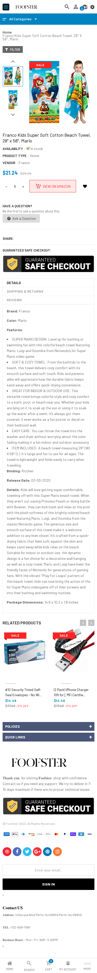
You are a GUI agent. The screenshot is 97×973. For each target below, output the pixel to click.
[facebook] (17, 851)
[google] (37, 851)
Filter (14, 49)
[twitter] (27, 851)
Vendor (9, 163)
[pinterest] (47, 851)
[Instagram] (57, 851)
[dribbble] (7, 851)
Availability (13, 149)
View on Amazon (57, 186)
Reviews (14, 300)
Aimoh (11, 677)
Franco (24, 162)
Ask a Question (24, 218)
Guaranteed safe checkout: (27, 250)
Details (14, 282)
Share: (8, 238)
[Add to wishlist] (85, 186)
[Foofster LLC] (39, 763)
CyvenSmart (66, 677)
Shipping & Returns (25, 291)
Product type (15, 156)
